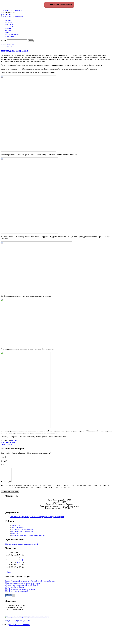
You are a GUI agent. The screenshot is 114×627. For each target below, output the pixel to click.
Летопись (9, 26)
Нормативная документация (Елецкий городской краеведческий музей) (37, 517)
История (8, 22)
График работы (8, 46)
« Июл (8, 572)
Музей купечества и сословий (16, 591)
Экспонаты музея (17, 527)
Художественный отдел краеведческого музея (22, 583)
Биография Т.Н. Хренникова (22, 531)
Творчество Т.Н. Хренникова (22, 529)
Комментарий (6, 482)
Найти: (3, 40)
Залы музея (15, 525)
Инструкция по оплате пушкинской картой (21, 544)
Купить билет (10, 36)
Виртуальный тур (12, 34)
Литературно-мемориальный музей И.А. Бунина (23, 585)
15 (20, 562)
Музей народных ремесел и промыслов (20, 589)
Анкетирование (8, 44)
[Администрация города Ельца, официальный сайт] (17, 621)
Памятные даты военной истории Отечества (28, 535)
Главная (8, 20)
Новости (8, 28)
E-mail (3, 461)
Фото (7, 32)
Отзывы (8, 30)
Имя (2, 457)
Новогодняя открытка (14, 50)
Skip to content (6, 14)
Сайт (3, 465)
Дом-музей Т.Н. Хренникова (11, 10)
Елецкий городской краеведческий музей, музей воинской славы (30, 581)
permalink (14, 440)
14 (17, 562)
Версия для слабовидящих (60, 4)
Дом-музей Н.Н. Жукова (14, 587)
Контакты (9, 24)
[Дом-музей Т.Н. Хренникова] (12, 16)
